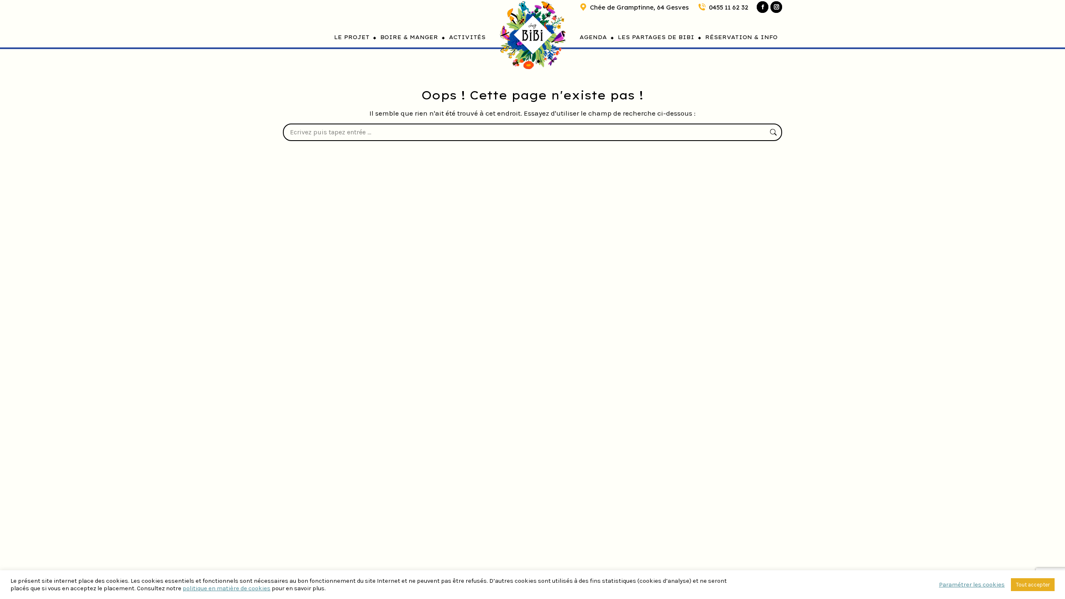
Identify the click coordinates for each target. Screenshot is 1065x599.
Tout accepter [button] (1033, 585)
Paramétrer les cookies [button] (972, 584)
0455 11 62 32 (728, 7)
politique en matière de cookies (226, 588)
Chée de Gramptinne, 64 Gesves (639, 7)
